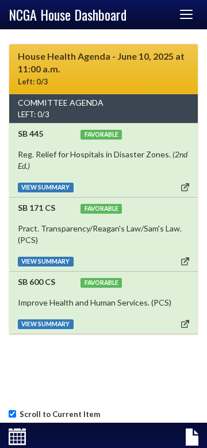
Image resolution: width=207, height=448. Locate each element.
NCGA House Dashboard (67, 14)
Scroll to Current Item (58, 414)
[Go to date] (17, 437)
